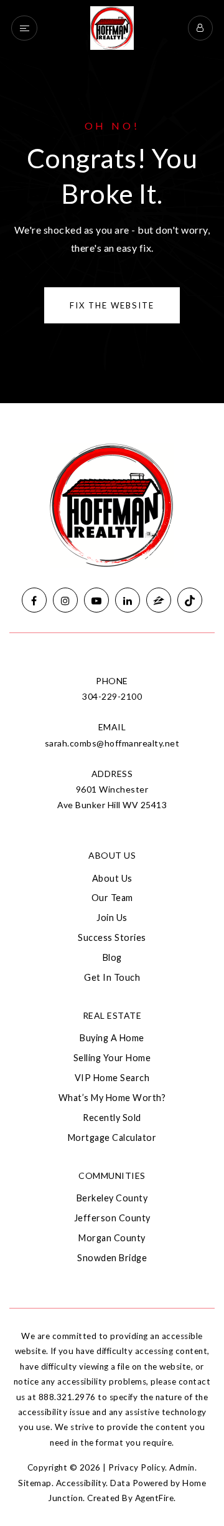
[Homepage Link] (112, 26)
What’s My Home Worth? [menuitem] (112, 1097)
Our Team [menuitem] (112, 897)
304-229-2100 (112, 696)
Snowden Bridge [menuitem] (112, 1257)
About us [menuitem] (112, 878)
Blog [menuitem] (112, 957)
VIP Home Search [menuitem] (112, 1077)
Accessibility (81, 1483)
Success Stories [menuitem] (112, 937)
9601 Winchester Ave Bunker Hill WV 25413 (112, 797)
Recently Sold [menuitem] (112, 1117)
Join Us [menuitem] (112, 917)
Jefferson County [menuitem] (112, 1218)
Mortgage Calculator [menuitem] (112, 1137)
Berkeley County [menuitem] (112, 1198)
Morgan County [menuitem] (112, 1238)
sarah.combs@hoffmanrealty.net (112, 743)
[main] (112, 201)
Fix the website (112, 305)
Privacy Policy (136, 1467)
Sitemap (35, 1483)
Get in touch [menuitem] (112, 977)
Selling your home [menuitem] (112, 1057)
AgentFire (154, 1498)
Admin (182, 1467)
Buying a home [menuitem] (112, 1037)
